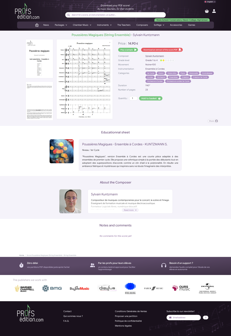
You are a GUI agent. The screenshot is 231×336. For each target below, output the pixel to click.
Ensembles (173, 77)
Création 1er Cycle (200, 77)
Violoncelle (193, 73)
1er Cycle (150, 73)
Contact (67, 311)
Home (21, 255)
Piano (183, 73)
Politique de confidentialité (128, 321)
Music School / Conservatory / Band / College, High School (182, 20)
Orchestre (161, 77)
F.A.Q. (66, 321)
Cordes (150, 77)
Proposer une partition (126, 316)
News (46, 25)
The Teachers (123, 25)
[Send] (205, 317)
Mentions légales (123, 325)
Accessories (176, 25)
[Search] (68, 15)
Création (185, 77)
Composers (142, 25)
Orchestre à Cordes (155, 81)
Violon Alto (172, 73)
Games (191, 25)
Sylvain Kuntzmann (154, 56)
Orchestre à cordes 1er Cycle (178, 81)
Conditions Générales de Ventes (131, 311)
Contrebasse (207, 73)
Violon (160, 73)
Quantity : (123, 98)
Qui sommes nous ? (73, 316)
